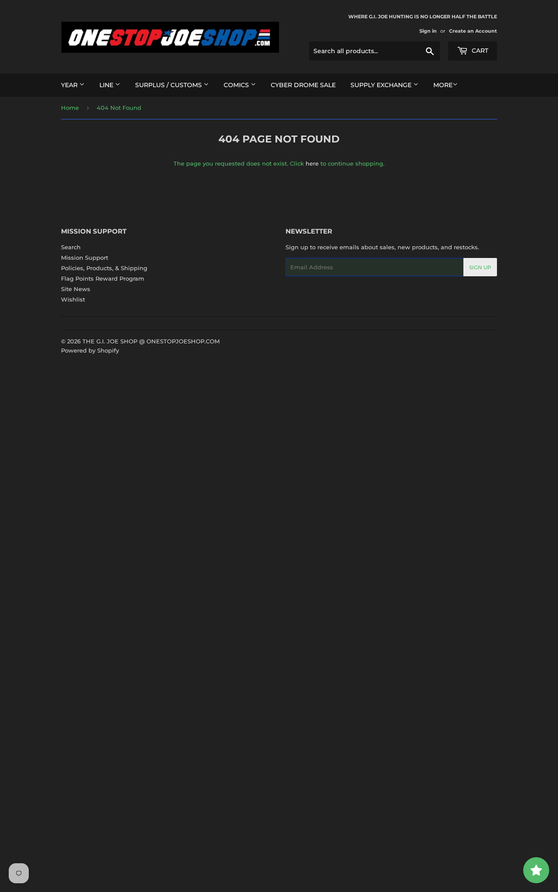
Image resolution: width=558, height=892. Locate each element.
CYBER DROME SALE (303, 85)
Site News (75, 288)
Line (107, 85)
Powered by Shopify (90, 350)
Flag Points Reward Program (102, 278)
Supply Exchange (381, 85)
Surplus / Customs (169, 85)
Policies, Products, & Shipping (104, 268)
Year (70, 85)
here (312, 163)
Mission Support (84, 257)
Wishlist (73, 299)
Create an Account (473, 31)
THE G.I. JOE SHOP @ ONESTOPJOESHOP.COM (151, 341)
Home (70, 107)
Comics (237, 85)
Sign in (428, 31)
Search (71, 247)
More (443, 85)
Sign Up (480, 267)
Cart (479, 50)
